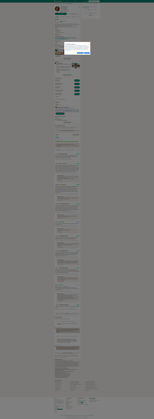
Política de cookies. (67, 50)
